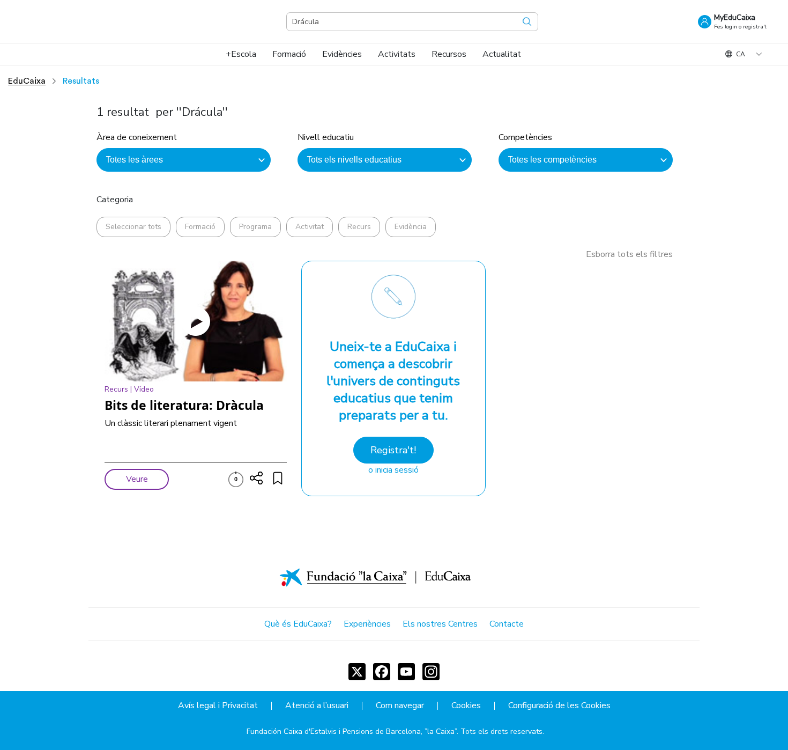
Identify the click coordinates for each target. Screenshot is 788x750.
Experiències (367, 624)
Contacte (506, 624)
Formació (200, 227)
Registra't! (393, 450)
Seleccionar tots (133, 227)
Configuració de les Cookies (559, 706)
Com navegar (400, 706)
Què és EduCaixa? (298, 624)
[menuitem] (241, 54)
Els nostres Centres (440, 624)
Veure (137, 479)
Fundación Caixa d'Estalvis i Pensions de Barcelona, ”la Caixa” (352, 731)
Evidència (411, 227)
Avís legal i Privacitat (218, 706)
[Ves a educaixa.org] (75, 21)
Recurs (359, 227)
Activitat (309, 227)
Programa (255, 227)
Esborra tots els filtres (629, 254)
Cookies (466, 706)
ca (740, 54)
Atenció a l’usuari (316, 706)
